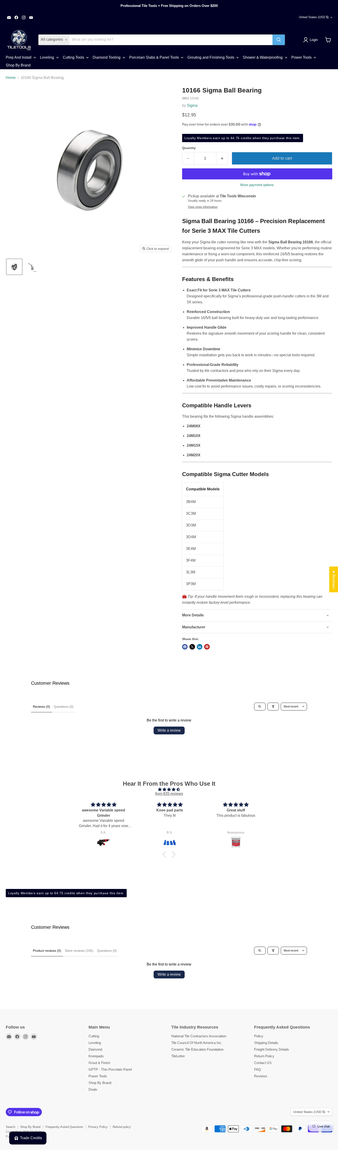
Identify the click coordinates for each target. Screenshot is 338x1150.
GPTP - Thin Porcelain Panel (110, 1069)
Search (10, 1127)
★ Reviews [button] (334, 579)
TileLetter (178, 1056)
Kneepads (96, 1056)
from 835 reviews (169, 794)
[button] (311, 40)
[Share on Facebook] (185, 647)
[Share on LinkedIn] (199, 647)
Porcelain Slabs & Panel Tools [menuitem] (154, 57)
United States (314, 17)
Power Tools (98, 1076)
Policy (258, 1036)
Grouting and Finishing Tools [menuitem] (210, 57)
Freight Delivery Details (271, 1049)
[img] (169, 789)
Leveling (95, 1043)
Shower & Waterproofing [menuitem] (263, 57)
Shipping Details (266, 1043)
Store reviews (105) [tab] (79, 950)
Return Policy (264, 1056)
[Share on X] (192, 647)
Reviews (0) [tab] (41, 706)
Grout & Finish (99, 1063)
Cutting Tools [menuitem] (73, 57)
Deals (93, 1089)
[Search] (278, 39)
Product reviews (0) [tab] (47, 950)
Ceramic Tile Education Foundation (197, 1049)
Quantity (189, 148)
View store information (203, 207)
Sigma (192, 105)
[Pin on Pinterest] (207, 647)
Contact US (263, 1063)
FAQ (257, 1069)
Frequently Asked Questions (64, 1127)
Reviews (260, 1076)
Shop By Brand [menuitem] (18, 65)
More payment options (257, 185)
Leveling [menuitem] (47, 57)
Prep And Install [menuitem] (19, 57)
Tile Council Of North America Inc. (196, 1043)
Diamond (95, 1049)
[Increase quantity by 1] (222, 158)
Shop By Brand (100, 1083)
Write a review (169, 730)
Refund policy (122, 1127)
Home (11, 78)
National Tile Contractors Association (198, 1036)
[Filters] (273, 706)
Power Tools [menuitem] (301, 57)
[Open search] (260, 706)
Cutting (94, 1036)
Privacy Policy (98, 1127)
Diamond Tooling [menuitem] (106, 57)
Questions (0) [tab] (64, 706)
